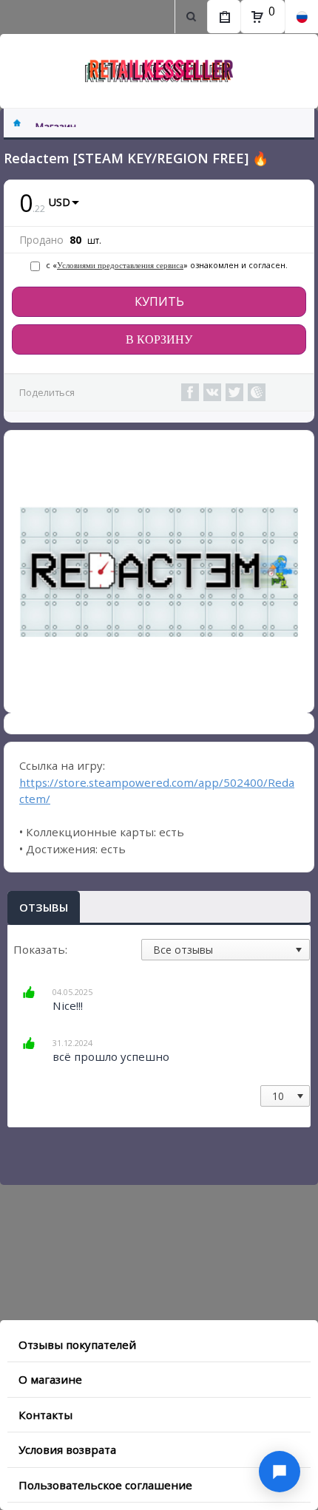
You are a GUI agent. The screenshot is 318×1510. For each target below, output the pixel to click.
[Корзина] (257, 17)
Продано (41, 240)
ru (301, 16)
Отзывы (43, 907)
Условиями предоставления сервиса (120, 265)
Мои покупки (223, 16)
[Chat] (279, 1471)
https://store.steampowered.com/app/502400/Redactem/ (156, 791)
